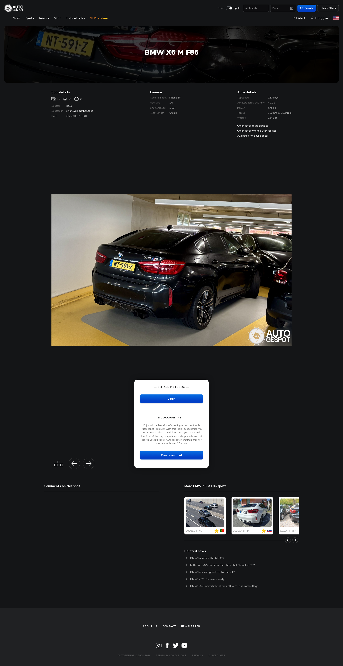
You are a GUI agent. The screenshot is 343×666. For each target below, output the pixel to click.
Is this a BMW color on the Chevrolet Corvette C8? (222, 565)
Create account (171, 455)
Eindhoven (72, 111)
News (221, 8)
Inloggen (321, 18)
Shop (57, 18)
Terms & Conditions (171, 655)
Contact (169, 626)
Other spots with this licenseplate (256, 130)
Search (309, 8)
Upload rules (75, 18)
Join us (44, 18)
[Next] (295, 540)
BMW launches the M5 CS (207, 558)
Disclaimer (216, 655)
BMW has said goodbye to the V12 (212, 572)
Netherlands (86, 111)
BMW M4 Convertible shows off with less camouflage (224, 586)
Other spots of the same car (253, 125)
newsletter (190, 626)
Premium (100, 18)
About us (150, 626)
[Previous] (288, 540)
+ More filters (328, 8)
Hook (69, 106)
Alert (302, 18)
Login (171, 399)
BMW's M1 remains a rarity (207, 579)
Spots (237, 8)
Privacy (197, 655)
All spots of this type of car (252, 135)
